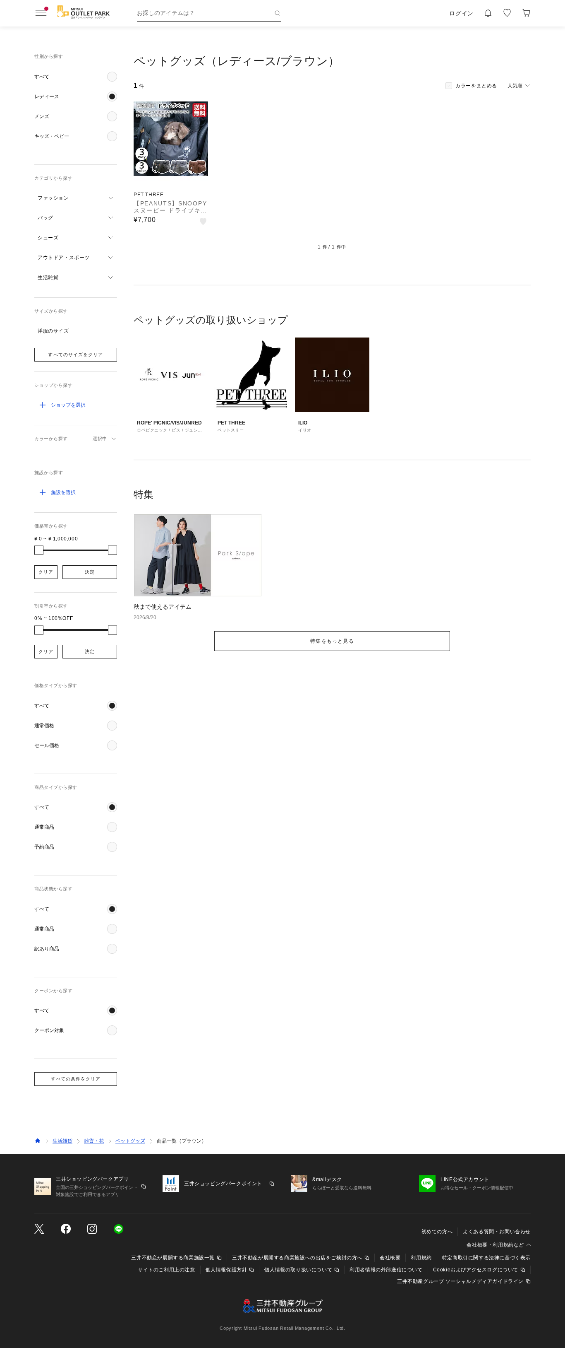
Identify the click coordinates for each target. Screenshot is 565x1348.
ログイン (461, 13)
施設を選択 (63, 492)
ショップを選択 (68, 405)
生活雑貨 (62, 1141)
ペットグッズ (130, 1141)
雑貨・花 (94, 1141)
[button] (75, 77)
